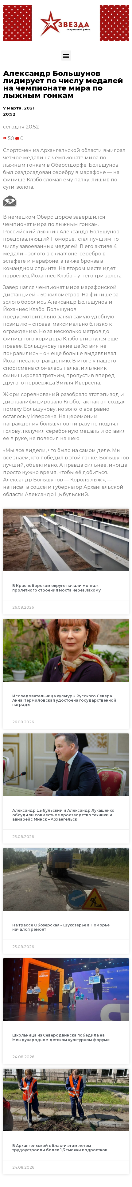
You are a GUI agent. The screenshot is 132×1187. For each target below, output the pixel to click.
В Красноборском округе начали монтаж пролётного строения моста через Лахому (56, 587)
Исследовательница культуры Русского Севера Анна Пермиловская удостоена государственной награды (64, 700)
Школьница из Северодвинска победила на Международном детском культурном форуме (61, 1037)
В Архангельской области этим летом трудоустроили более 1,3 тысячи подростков (59, 1147)
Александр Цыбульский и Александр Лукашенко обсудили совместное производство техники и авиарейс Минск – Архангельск (63, 815)
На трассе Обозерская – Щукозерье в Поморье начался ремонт (61, 927)
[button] (66, 55)
